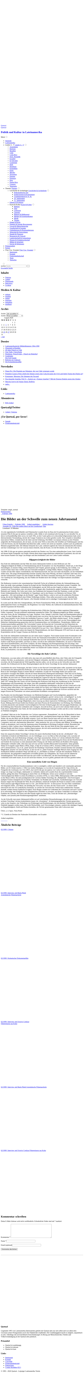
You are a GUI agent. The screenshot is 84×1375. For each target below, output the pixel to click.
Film (15, 208)
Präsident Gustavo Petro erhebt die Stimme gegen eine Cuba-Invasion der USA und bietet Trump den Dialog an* (44, 374)
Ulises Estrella (8, 524)
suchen (3, 266)
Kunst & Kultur (15, 205)
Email (6, 1245)
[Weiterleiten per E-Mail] (6, 820)
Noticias (8, 277)
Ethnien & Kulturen (16, 202)
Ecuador (12, 159)
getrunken (8, 302)
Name (3, 1241)
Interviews (8, 283)
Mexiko (12, 172)
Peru (11, 180)
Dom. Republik (15, 157)
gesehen (8, 296)
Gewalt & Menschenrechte (19, 226)
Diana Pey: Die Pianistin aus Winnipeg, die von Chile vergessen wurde (29, 371)
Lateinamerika (10, 393)
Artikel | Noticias (11, 412)
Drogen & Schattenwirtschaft (20, 240)
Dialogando (9, 281)
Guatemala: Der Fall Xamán (10, 357)
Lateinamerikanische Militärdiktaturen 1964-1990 (22, 346)
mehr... (7, 384)
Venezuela (13, 186)
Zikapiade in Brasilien (12, 348)
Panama (12, 176)
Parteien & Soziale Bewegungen (21, 224)
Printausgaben (6, 512)
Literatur (17, 212)
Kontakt (12, 254)
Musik (16, 218)
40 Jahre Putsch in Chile (13, 350)
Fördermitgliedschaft (17, 256)
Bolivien (13, 149)
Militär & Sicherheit (16, 242)
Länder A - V (9, 145)
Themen (8, 188)
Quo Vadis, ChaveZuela (13, 352)
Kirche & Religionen (17, 244)
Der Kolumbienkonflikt (13, 362)
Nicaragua (13, 174)
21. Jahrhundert (19, 200)
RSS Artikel (9, 403)
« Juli (3, 337)
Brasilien (13, 151)
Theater (16, 220)
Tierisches (13, 260)
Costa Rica (13, 155)
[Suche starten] (28, 266)
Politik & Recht (15, 222)
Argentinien (14, 147)
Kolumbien (13, 168)
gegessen (8, 300)
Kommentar (5, 1237)
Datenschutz (9, 1365)
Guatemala (13, 163)
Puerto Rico (14, 182)
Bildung (17, 207)
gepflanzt (8, 304)
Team (11, 258)
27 (9, 332)
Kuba (11, 170)
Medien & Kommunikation (23, 216)
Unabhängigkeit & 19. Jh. (23, 196)
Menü (3, 137)
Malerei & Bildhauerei (21, 214)
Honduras (13, 167)
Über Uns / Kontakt (12, 250)
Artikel (7, 279)
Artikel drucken (47, 524)
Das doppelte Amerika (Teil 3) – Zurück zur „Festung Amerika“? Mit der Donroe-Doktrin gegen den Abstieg (42, 379)
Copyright (8, 1361)
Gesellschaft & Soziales (18, 228)
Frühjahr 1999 (7, 514)
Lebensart (17, 210)
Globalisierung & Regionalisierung (22, 230)
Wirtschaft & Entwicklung (19, 232)
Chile (11, 153)
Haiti (11, 165)
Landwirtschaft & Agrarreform (20, 238)
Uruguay (13, 184)
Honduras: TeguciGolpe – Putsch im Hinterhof (21, 354)
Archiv (3, 314)
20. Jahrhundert (19, 198)
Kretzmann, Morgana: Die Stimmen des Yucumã (22, 376)
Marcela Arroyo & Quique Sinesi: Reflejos (20, 382)
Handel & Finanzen (16, 234)
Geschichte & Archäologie (19, 191)
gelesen (7, 294)
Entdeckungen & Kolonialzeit (24, 194)
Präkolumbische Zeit (21, 193)
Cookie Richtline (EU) (13, 1367)
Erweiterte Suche (7, 268)
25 (4, 332)
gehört (7, 298)
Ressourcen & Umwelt (17, 236)
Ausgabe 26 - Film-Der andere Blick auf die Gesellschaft (22, 526)
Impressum (13, 252)
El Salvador (14, 161)
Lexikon (8, 285)
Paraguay (13, 178)
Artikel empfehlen (33, 524)
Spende (7, 421)
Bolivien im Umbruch (12, 360)
